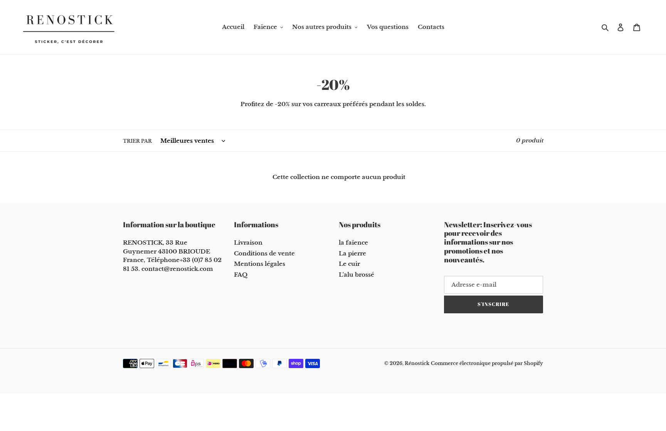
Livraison (248, 242)
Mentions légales (259, 263)
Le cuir (349, 263)
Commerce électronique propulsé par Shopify (487, 363)
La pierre (352, 253)
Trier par (137, 141)
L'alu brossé (356, 274)
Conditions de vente (264, 253)
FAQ (240, 274)
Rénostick (417, 363)
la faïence (353, 242)
